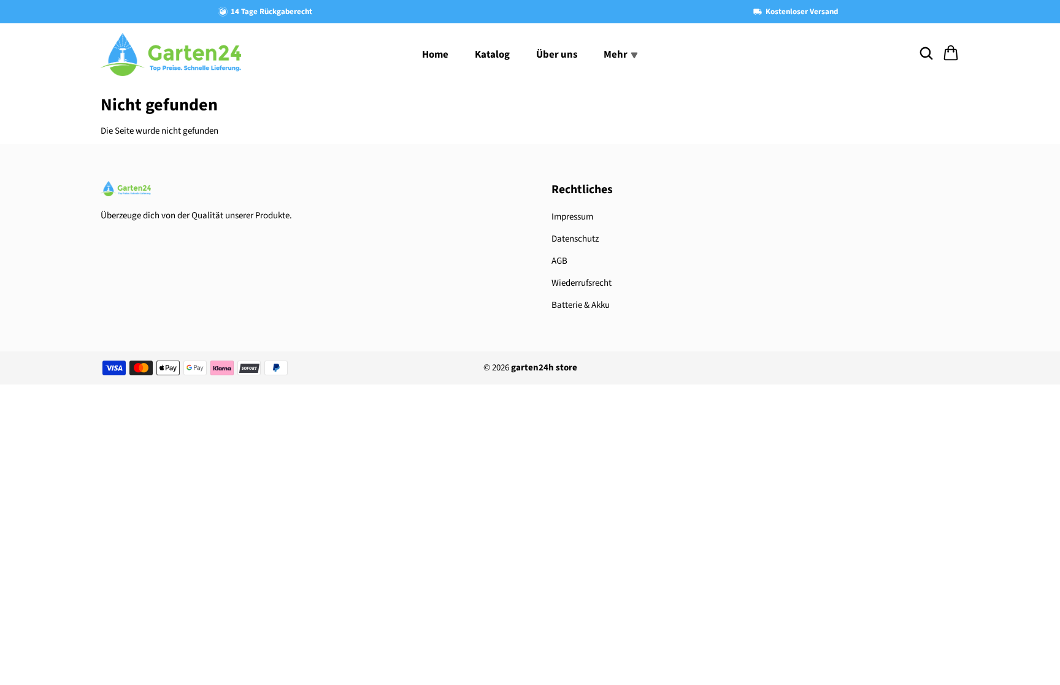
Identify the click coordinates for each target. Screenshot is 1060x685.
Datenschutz (575, 238)
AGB (559, 260)
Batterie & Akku (580, 305)
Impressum (572, 216)
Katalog (492, 54)
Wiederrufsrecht (581, 283)
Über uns (556, 54)
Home (435, 54)
